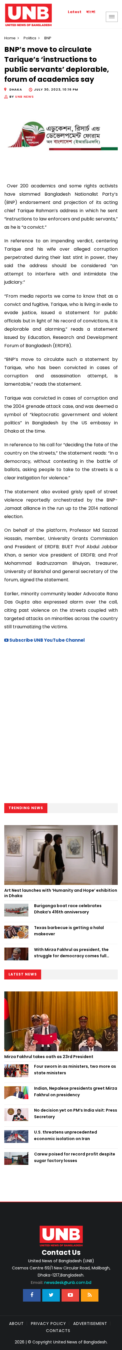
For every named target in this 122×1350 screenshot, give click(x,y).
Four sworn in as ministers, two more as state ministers (75, 1069)
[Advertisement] (61, 725)
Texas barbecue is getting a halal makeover (69, 931)
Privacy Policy (48, 1323)
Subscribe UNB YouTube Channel (47, 640)
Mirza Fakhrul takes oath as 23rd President (48, 1056)
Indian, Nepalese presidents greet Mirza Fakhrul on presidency (75, 1091)
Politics (30, 38)
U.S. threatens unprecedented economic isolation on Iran (65, 1135)
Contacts (58, 1330)
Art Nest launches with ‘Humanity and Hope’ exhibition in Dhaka (60, 893)
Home (10, 38)
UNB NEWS (24, 96)
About (16, 1323)
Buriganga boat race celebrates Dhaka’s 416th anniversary (68, 909)
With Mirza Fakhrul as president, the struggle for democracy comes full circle (71, 953)
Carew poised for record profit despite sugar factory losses (74, 1157)
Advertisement (90, 1323)
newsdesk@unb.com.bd (61, 1282)
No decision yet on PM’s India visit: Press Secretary (75, 1113)
